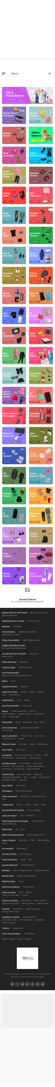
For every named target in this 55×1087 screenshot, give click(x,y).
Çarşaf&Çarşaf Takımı (11, 777)
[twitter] (27, 984)
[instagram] (17, 984)
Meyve (19, 804)
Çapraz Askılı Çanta (10, 903)
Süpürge (24, 686)
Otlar (33, 840)
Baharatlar (23, 840)
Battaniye (38, 774)
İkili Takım (23, 744)
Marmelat (27, 722)
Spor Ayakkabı (29, 917)
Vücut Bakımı (29, 933)
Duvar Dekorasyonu (35, 766)
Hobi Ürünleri (25, 763)
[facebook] (12, 984)
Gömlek (24, 692)
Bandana (24, 796)
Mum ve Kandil (33, 769)
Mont (30, 859)
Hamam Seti (39, 714)
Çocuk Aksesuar (28, 865)
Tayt (22, 815)
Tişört (4, 694)
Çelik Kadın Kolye (33, 909)
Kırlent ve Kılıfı (7, 758)
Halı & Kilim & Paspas (24, 755)
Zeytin (42, 722)
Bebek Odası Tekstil (38, 612)
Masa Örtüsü (35, 758)
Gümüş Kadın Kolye (10, 911)
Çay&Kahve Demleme (29, 727)
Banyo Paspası (8, 714)
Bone (23, 829)
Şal (16, 829)
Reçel (17, 722)
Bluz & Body (14, 694)
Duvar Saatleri (38, 821)
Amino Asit (38, 736)
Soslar (36, 804)
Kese (4, 716)
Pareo (13, 681)
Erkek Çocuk (7, 656)
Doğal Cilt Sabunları (24, 791)
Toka (4, 799)
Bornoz (32, 711)
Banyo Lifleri (14, 716)
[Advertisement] (27, 27)
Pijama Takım (28, 887)
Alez (26, 777)
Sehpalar (17, 626)
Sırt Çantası (26, 900)
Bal (35, 722)
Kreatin (21, 738)
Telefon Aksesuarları (36, 835)
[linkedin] (38, 984)
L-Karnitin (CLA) (8, 738)
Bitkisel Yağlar (43, 840)
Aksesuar (24, 662)
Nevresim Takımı (24, 774)
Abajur (27, 700)
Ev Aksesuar (19, 769)
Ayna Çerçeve (18, 766)
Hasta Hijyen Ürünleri (11, 634)
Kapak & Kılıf (18, 928)
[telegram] (43, 984)
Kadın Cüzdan (43, 903)
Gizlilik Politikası (8, 939)
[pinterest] (33, 984)
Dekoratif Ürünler (9, 824)
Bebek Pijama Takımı (26, 876)
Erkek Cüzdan (40, 900)
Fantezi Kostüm (25, 667)
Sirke (43, 804)
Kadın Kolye (18, 909)
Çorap (21, 881)
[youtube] (22, 984)
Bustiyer (40, 692)
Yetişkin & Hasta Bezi (27, 632)
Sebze (27, 804)
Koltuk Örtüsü (22, 758)
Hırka (32, 692)
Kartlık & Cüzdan (38, 796)
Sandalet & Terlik (9, 920)
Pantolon (30, 815)
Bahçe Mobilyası (42, 870)
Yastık (45, 755)
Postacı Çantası (8, 922)
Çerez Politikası (24, 939)
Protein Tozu (26, 736)
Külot (21, 892)
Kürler (4, 843)
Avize (19, 700)
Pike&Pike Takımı (9, 780)
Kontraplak (6, 769)
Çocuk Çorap (25, 854)
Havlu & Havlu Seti (19, 711)
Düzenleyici (22, 848)
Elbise (32, 744)
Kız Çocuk (34, 653)
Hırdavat (5, 766)
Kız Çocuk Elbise (34, 810)
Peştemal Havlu (24, 714)
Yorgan (33, 777)
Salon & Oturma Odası (22, 870)
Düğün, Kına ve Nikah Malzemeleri (16, 675)
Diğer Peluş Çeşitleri (31, 640)
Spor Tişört (20, 749)
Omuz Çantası (28, 903)
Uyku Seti (23, 780)
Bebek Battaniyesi (9, 615)
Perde (38, 755)
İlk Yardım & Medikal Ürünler (14, 648)
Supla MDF (37, 763)
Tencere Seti (7, 730)
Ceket (22, 859)
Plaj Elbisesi (43, 744)
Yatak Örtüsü (44, 777)
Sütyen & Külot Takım (11, 895)
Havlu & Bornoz (34, 621)
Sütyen (29, 892)
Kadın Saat (27, 705)
